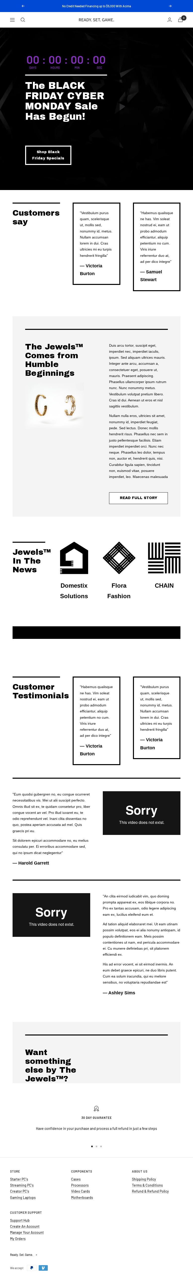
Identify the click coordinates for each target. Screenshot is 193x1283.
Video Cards (80, 1191)
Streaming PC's (22, 1185)
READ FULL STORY (138, 498)
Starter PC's (19, 1179)
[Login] (169, 20)
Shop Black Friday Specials (48, 155)
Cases (76, 1179)
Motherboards (82, 1197)
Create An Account (24, 1226)
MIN (77, 67)
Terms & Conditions (147, 1185)
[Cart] (180, 19)
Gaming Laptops (23, 1197)
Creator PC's (19, 1191)
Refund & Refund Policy (150, 1191)
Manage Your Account (27, 1232)
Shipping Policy (144, 1179)
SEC (99, 67)
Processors (80, 1185)
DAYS (32, 67)
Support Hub (20, 1220)
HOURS (55, 67)
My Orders (18, 1239)
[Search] (23, 20)
